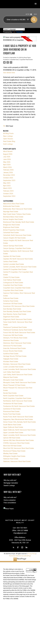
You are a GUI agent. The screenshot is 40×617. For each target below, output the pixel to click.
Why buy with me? (10, 480)
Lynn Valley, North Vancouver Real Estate (17, 375)
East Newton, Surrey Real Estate (14, 314)
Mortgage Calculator (11, 483)
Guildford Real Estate (10, 354)
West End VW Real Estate (12, 446)
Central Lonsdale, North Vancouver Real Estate (19, 267)
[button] (13, 547)
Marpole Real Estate (10, 377)
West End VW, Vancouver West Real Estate (18, 448)
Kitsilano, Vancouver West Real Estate (16, 364)
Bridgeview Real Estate (11, 225)
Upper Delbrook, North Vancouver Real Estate (19, 430)
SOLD (35, 14)
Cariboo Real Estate (10, 262)
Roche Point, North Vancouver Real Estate (18, 417)
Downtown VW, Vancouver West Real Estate (19, 306)
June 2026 (7, 159)
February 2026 (8, 170)
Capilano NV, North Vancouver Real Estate (18, 259)
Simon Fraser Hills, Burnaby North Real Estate (19, 422)
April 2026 (7, 165)
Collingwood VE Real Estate (13, 283)
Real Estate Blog (9, 141)
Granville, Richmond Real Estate (14, 348)
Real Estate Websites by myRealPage (20, 556)
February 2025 (8, 191)
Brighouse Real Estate (11, 227)
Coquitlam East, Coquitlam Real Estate (21, 59)
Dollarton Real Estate (10, 301)
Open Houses (8, 139)
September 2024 (9, 196)
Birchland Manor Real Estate (13, 217)
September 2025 (9, 180)
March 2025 (7, 188)
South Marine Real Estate (12, 425)
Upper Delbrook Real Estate (13, 427)
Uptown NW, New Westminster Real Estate (18, 440)
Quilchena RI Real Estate (12, 409)
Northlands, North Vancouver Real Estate (17, 401)
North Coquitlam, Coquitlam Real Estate (17, 398)
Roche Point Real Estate (12, 414)
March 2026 (7, 167)
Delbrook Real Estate (10, 298)
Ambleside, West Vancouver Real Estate (17, 209)
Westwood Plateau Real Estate (14, 451)
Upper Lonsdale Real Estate (13, 433)
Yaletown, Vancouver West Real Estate (17, 461)
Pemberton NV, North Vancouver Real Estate (19, 406)
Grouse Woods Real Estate (12, 351)
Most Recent (7, 151)
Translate (19, 32)
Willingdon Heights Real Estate (14, 456)
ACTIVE (28, 14)
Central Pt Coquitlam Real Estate (14, 269)
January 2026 (8, 172)
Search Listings (9, 485)
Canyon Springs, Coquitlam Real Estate (17, 248)
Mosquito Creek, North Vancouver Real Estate (19, 382)
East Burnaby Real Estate (12, 309)
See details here (9, 73)
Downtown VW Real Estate (12, 304)
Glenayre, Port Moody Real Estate (15, 338)
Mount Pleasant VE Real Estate (14, 385)
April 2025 (7, 186)
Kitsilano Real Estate (10, 362)
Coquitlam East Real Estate (13, 285)
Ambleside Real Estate (11, 206)
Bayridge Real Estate (10, 212)
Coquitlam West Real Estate (13, 290)
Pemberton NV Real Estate (12, 404)
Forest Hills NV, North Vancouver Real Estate (19, 333)
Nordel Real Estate (10, 393)
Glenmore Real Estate (11, 340)
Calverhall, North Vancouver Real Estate (17, 235)
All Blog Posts (8, 133)
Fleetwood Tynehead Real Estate (15, 327)
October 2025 (8, 178)
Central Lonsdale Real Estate (13, 264)
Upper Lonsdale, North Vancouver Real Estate (19, 435)
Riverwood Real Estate (11, 411)
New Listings (8, 136)
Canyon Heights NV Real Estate (14, 238)
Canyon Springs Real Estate (13, 246)
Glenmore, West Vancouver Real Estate (17, 343)
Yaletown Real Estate (10, 459)
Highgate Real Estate (10, 359)
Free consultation (10, 503)
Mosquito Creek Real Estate (13, 380)
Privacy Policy (32, 553)
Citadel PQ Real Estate (11, 277)
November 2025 (9, 175)
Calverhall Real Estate (11, 233)
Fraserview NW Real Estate (13, 335)
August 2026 (7, 154)
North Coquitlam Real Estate (13, 396)
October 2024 (8, 194)
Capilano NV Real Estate (12, 256)
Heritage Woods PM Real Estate (14, 356)
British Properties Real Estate (14, 230)
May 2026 (6, 162)
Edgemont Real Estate (11, 317)
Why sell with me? (10, 497)
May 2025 (6, 183)
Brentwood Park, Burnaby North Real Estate (18, 222)
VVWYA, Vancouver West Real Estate (16, 443)
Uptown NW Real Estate (11, 438)
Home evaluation (10, 500)
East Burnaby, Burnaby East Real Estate (17, 311)
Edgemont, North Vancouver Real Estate (17, 319)
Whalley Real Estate (10, 454)
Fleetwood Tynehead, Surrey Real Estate (17, 330)
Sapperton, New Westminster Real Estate (18, 419)
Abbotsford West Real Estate (13, 204)
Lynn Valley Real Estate (11, 372)
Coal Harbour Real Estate (12, 280)
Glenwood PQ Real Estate (12, 346)
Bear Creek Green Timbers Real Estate (17, 214)
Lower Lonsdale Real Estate (13, 367)
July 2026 (6, 157)
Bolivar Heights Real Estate (13, 219)
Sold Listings (8, 144)
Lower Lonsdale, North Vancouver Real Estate (19, 369)
